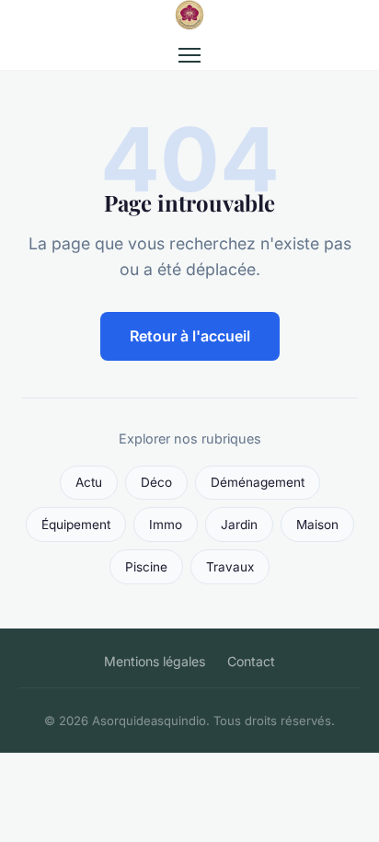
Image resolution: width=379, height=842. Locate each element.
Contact (251, 661)
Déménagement (257, 482)
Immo (165, 524)
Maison (317, 524)
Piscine (146, 566)
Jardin (239, 524)
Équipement (75, 524)
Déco (156, 482)
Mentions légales (154, 661)
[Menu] (189, 55)
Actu (88, 482)
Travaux (230, 566)
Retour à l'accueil (190, 336)
